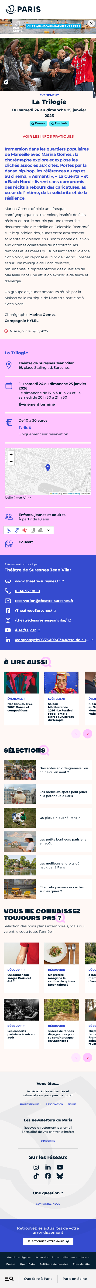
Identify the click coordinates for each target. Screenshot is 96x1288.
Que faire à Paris (38, 1279)
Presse (10, 1264)
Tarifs (23, 427)
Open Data (27, 1264)
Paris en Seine (75, 1279)
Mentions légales (19, 1257)
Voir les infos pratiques (48, 136)
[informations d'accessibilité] (28, 530)
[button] (47, 467)
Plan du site (81, 1264)
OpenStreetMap (74, 493)
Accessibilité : (62, 1257)
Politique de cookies (54, 1264)
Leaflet (55, 493)
